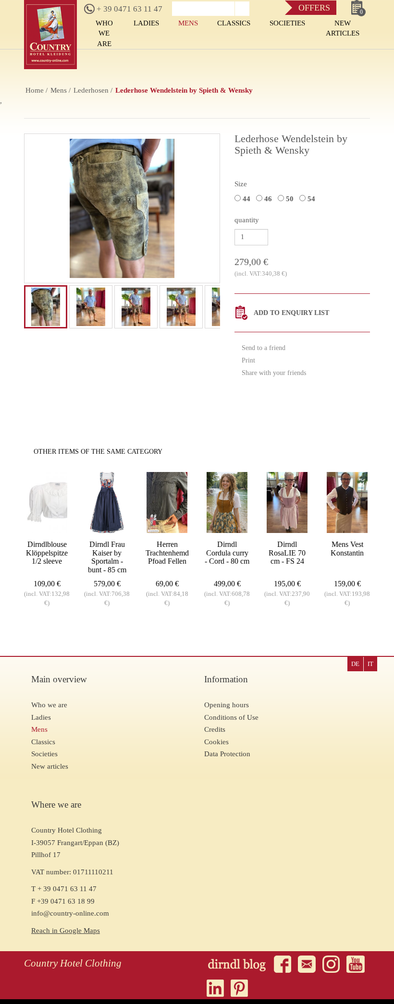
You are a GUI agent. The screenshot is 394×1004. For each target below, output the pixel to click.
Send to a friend (262, 347)
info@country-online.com (70, 913)
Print (247, 360)
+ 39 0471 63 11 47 (128, 8)
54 (312, 199)
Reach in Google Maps (65, 930)
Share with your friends (273, 372)
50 (290, 199)
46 (269, 199)
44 (247, 199)
